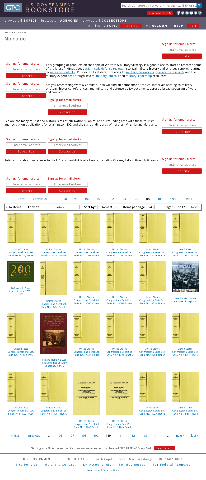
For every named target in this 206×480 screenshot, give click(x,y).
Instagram (187, 13)
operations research (169, 72)
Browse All (20, 20)
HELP (178, 26)
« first (22, 199)
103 (123, 199)
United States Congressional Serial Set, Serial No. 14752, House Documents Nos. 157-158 (185, 252)
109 (96, 435)
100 (87, 199)
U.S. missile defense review (103, 68)
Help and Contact (60, 464)
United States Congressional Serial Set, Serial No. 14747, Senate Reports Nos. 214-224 (87, 424)
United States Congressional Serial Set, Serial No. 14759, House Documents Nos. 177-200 (152, 300)
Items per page (134, 207)
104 (135, 199)
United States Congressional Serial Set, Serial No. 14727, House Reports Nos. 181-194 (152, 410)
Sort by (89, 207)
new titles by (111, 26)
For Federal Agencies (171, 464)
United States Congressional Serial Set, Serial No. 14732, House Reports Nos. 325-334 (87, 351)
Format (34, 207)
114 (156, 435)
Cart (193, 26)
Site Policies (27, 464)
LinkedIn (200, 13)
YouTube (191, 13)
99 (75, 199)
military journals (108, 76)
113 (144, 435)
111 (120, 435)
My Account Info (97, 464)
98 (65, 199)
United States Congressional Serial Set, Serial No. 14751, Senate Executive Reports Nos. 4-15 (54, 304)
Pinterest (195, 13)
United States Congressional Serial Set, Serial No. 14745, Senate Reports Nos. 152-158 (119, 424)
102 (111, 199)
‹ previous (40, 199)
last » (188, 199)
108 (83, 435)
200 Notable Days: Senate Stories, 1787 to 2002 (20, 291)
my (158, 26)
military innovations (140, 72)
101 (99, 199)
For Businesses (132, 464)
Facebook (178, 13)
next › (173, 199)
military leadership (139, 76)
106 (160, 199)
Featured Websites (103, 470)
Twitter (183, 13)
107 (71, 435)
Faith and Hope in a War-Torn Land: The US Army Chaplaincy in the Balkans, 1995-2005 (53, 362)
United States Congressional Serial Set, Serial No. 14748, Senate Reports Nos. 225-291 (21, 351)
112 (132, 435)
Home (7, 32)
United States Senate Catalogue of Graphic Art (185, 300)
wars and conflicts (62, 72)
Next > (195, 207)
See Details (164, 448)
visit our (160, 13)
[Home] (40, 11)
